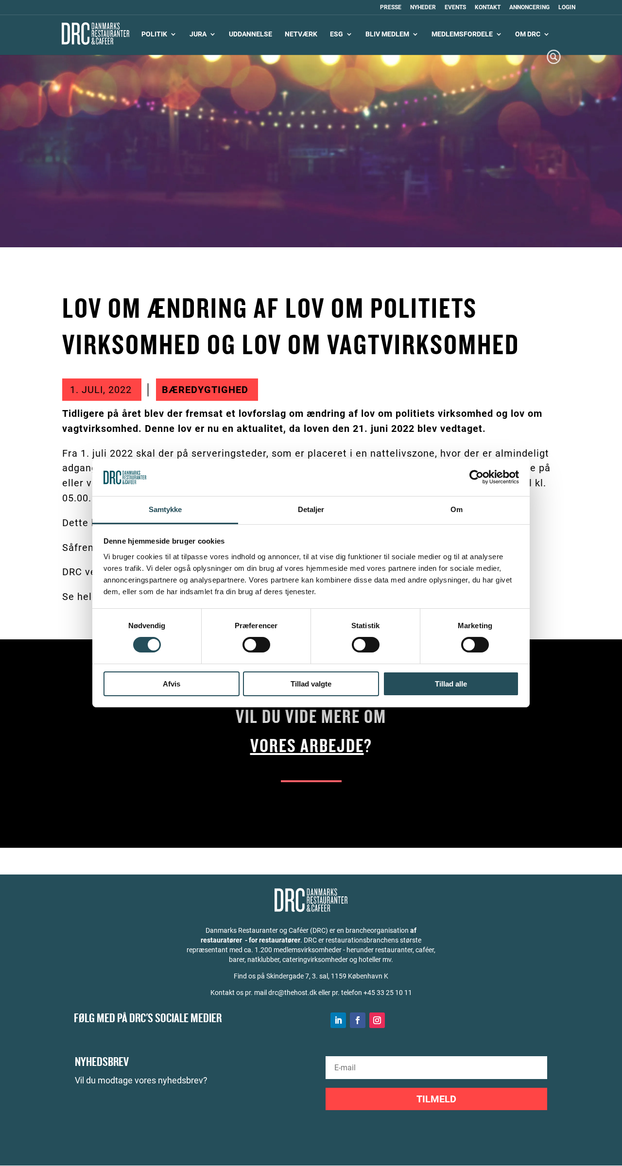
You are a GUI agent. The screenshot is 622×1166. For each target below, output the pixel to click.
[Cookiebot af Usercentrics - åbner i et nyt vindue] (476, 477)
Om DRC (527, 34)
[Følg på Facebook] (357, 1020)
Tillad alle (451, 684)
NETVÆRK (301, 34)
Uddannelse (250, 34)
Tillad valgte (311, 684)
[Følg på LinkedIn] (338, 1020)
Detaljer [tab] (311, 509)
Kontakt (488, 7)
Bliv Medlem (387, 34)
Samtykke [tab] (165, 509)
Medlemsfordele (462, 34)
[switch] (256, 644)
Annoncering (529, 7)
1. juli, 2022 (101, 389)
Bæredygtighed (205, 389)
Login (566, 7)
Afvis (171, 684)
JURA (198, 34)
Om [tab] (456, 509)
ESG (336, 34)
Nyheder (423, 7)
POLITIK (154, 34)
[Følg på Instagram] (377, 1020)
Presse (390, 7)
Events (455, 7)
